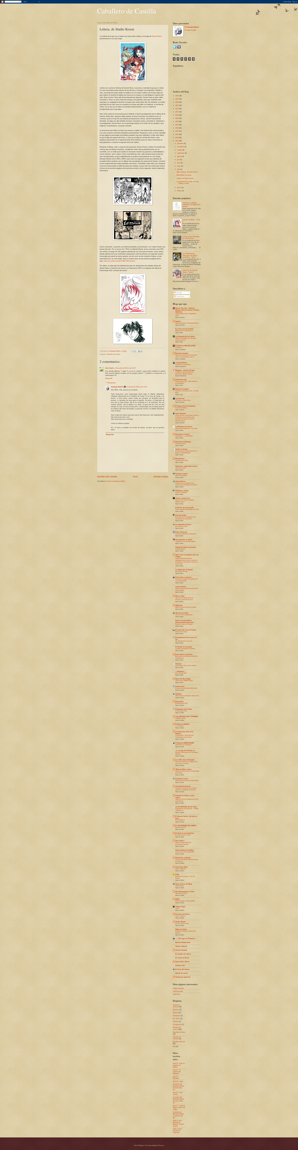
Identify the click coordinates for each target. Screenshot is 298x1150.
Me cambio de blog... (181, 571)
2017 (177, 125)
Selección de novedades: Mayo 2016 (187, 696)
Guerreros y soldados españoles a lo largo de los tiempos (191, 204)
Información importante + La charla (186, 428)
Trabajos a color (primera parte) (185, 541)
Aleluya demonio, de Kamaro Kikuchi (187, 323)
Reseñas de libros (179, 1032)
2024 (177, 102)
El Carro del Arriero (182, 969)
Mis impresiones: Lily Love (183, 641)
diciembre (180, 143)
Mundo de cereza (181, 973)
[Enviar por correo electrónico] (132, 351)
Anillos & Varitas (181, 449)
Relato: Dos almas (181, 632)
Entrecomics (179, 686)
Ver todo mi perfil (190, 30)
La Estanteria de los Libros (185, 336)
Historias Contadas (182, 389)
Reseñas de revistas (177, 1038)
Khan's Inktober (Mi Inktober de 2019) (187, 509)
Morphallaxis (180, 458)
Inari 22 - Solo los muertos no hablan (179, 1065)
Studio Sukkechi (181, 946)
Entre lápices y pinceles (184, 654)
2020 (177, 115)
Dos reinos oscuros (181, 526)
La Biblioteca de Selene (183, 426)
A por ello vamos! (180, 468)
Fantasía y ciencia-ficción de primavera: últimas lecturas (184, 373)
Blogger (161, 1145)
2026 (177, 96)
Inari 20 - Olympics (176, 1077)
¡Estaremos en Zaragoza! (183, 745)
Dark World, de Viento (184, 175)
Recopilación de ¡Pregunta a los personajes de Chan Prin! (185, 518)
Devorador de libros (182, 434)
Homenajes (176, 1016)
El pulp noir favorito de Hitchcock (185, 534)
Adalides (178, 694)
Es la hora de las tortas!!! (184, 329)
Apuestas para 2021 (181, 460)
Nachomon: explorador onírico (186, 466)
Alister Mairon (180, 481)
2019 (177, 118)
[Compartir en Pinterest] (141, 351)
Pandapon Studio (181, 474)
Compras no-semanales (183, 364)
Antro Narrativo (180, 413)
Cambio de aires (180, 443)
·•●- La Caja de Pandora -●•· (185, 750)
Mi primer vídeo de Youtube (184, 624)
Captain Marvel (180, 549)
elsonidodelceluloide (182, 786)
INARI (177, 899)
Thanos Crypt (180, 906)
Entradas (179, 293)
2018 (177, 121)
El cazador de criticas (183, 954)
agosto (179, 156)
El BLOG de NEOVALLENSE (185, 346)
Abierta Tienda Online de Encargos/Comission (183, 843)
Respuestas (112, 383)
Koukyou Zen (180, 965)
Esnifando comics (181, 779)
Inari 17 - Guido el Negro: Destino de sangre (179, 1107)
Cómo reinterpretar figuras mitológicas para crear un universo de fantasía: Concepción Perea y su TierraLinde (186, 561)
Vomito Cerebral (181, 950)
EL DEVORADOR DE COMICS (185, 825)
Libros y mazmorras (182, 498)
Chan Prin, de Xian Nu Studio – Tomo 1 (189, 271)
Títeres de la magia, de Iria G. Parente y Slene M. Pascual (184, 598)
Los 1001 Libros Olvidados (185, 760)
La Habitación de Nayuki (184, 570)
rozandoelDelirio (181, 363)
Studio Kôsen (157, 36)
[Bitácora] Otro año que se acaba (185, 607)
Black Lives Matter (181, 475)
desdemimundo (181, 379)
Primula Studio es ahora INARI (185, 901)
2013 (177, 137)
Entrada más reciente (107, 476)
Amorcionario (179, 886)
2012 (177, 141)
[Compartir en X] (137, 351)
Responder (108, 378)
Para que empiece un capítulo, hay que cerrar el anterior (186, 762)
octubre (180, 150)
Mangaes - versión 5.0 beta (185, 370)
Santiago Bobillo (117, 387)
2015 (177, 131)
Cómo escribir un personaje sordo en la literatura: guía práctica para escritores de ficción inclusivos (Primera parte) (187, 418)
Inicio (135, 476)
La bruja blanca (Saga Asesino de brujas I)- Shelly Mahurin (186, 452)
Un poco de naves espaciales (184, 852)
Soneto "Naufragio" (181, 492)
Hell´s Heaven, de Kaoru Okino (187, 172)
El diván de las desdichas (184, 833)
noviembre (181, 147)
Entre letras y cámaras (183, 577)
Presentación (177, 1024)
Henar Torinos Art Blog (183, 884)
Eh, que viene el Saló (182, 923)
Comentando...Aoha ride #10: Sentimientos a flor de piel (184, 736)
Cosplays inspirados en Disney (185, 648)
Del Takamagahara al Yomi (184, 891)
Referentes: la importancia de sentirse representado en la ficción (186, 484)
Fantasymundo (178, 991)
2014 (177, 134)
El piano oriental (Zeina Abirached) (186, 688)
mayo (179, 166)
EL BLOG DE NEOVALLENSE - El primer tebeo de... (179, 1100)
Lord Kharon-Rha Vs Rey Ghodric (186, 665)
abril (178, 169)
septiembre (181, 153)
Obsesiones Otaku (181, 613)
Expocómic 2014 (180, 827)
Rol (174, 1046)
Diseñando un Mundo (183, 858)
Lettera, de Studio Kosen (185, 178)
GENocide (179, 605)
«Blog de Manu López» (183, 769)
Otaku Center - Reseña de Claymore (178, 1130)
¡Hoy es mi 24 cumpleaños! (184, 615)
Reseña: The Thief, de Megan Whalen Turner (184, 501)
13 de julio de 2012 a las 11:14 (137, 387)
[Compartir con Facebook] (139, 351)
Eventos (175, 1010)
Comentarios (180, 296)
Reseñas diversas (179, 1042)
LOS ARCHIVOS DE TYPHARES (186, 716)
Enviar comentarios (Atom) (116, 481)
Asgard (177, 321)
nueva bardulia (180, 587)
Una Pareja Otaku (181, 867)
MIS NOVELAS (180, 820)
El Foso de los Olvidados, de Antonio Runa (191, 237)
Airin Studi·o (109, 368)
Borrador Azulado (181, 353)
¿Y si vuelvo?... (180, 726)
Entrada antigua (160, 476)
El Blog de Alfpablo (182, 724)
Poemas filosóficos (181, 408)
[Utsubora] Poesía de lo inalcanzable (187, 780)
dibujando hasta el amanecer (185, 547)
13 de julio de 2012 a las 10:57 (125, 368)
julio (178, 159)
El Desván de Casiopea (183, 647)
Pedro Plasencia (181, 532)
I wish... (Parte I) (180, 916)
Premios (175, 1021)
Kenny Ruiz (179, 701)
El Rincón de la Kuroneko (184, 507)
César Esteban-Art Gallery (184, 850)
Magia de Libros (181, 929)
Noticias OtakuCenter (182, 942)
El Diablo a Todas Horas (183, 400)
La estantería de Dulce (183, 524)
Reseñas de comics (113, 354)
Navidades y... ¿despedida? (184, 436)
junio (179, 163)
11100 (177, 908)
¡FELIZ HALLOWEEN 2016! (184, 680)
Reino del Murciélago (183, 679)
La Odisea (178, 347)
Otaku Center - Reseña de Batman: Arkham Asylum (178, 1123)
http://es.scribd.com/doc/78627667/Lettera (119, 261)
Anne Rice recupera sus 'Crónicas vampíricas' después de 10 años (186, 789)
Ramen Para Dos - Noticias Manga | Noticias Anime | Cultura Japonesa (187, 310)
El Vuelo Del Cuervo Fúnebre (185, 630)
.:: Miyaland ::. (180, 671)
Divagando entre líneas (183, 709)
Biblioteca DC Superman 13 (184, 330)
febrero (179, 191)
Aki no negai (179, 596)
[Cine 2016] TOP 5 (181, 673)
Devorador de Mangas (183, 442)
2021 (177, 112)
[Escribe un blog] (135, 351)
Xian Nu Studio (180, 515)
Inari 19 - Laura (178, 1081)
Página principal (178, 988)
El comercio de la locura (183, 835)
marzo (179, 187)
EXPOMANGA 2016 (181, 703)
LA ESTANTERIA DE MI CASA (186, 807)
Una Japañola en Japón (183, 539)
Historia (175, 1012)
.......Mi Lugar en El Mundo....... (186, 938)
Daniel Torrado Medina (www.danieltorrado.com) (184, 621)
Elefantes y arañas (181, 490)
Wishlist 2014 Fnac (181, 893)
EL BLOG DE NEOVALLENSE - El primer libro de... (179, 1086)
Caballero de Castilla (126, 10)
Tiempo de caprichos (183, 977)
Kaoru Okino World (182, 962)
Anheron (178, 664)
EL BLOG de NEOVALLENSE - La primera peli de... (179, 1114)
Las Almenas (180, 398)
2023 (177, 105)
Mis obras (176, 1018)
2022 (177, 109)
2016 (177, 128)
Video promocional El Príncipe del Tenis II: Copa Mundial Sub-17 (186, 356)
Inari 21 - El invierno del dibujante (177, 1071)
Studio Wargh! (180, 922)
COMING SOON (180, 718)
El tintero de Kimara (182, 914)
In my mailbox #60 (181, 711)
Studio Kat (176, 994)
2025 (177, 99)
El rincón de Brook (182, 958)
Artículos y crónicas (176, 1006)
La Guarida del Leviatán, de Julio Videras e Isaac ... (188, 182)
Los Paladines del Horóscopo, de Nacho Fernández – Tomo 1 (189, 255)
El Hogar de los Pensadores (185, 406)
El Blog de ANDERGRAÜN (184, 743)
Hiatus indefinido (180, 869)
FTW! (177, 874)
